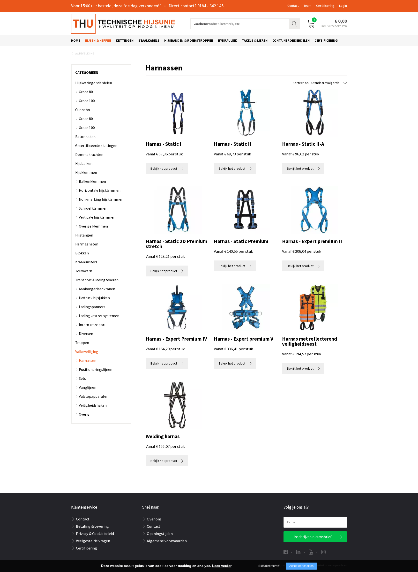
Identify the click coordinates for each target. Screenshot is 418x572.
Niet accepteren (268, 566)
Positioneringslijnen (95, 369)
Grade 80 (86, 92)
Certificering (325, 5)
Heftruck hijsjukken (94, 298)
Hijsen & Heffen (98, 40)
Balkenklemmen (92, 181)
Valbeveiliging (84, 53)
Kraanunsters (86, 262)
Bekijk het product (163, 168)
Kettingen (125, 40)
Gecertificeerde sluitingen (96, 145)
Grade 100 (87, 101)
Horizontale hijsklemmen (99, 190)
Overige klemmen (93, 226)
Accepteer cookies (301, 566)
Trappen (82, 342)
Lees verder (221, 566)
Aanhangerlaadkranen (97, 289)
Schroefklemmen (93, 208)
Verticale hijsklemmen (97, 217)
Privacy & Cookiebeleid (95, 533)
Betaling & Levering (92, 526)
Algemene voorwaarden (167, 541)
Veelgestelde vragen (93, 541)
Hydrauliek (227, 40)
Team (307, 5)
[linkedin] (298, 552)
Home (75, 40)
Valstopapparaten (93, 396)
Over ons (154, 519)
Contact (293, 5)
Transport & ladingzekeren (97, 280)
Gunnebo (82, 109)
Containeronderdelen (291, 40)
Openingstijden (160, 533)
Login (343, 5)
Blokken (82, 253)
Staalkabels (148, 40)
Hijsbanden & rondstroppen (188, 40)
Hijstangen (84, 235)
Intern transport (92, 324)
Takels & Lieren (255, 40)
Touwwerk (83, 271)
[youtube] (311, 552)
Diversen (86, 333)
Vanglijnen (87, 387)
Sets (82, 378)
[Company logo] (123, 23)
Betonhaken (85, 136)
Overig (84, 414)
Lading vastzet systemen (99, 315)
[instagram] (323, 552)
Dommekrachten (89, 154)
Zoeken (295, 23)
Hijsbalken (83, 163)
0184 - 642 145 (210, 5)
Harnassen (87, 360)
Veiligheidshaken (93, 405)
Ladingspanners (92, 307)
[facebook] (286, 552)
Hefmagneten (86, 244)
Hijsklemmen (86, 172)
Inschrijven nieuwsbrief (313, 536)
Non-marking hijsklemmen (101, 199)
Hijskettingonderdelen (93, 83)
